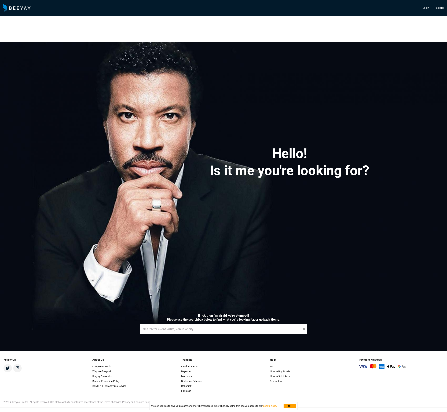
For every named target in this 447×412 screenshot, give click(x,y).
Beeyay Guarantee (102, 376)
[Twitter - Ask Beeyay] (7, 368)
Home (275, 319)
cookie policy (270, 405)
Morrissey (186, 376)
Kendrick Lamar (189, 366)
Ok (289, 405)
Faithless (186, 390)
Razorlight (186, 386)
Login (426, 7)
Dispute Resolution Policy (106, 381)
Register (439, 7)
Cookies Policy (143, 402)
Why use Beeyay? (101, 371)
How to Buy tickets (280, 371)
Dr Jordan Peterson (191, 381)
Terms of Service (112, 402)
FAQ (272, 366)
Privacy (126, 402)
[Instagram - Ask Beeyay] (17, 368)
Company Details (101, 366)
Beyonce (185, 371)
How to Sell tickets (280, 376)
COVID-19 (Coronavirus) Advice (109, 386)
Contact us (276, 381)
